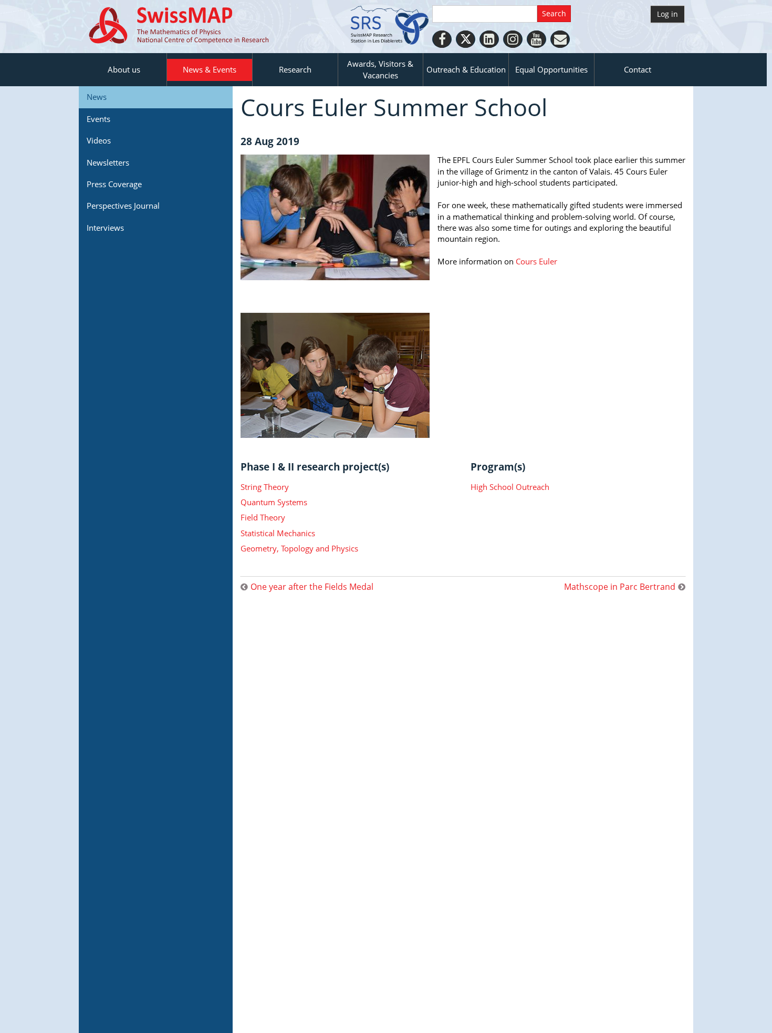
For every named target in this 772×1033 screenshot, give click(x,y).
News (97, 96)
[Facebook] (442, 39)
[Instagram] (513, 39)
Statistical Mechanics (278, 533)
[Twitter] (465, 39)
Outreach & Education (466, 69)
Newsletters (108, 162)
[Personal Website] (560, 39)
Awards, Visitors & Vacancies (380, 69)
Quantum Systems (274, 502)
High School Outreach (510, 486)
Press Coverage (114, 184)
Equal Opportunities (551, 69)
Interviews (105, 227)
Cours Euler (536, 261)
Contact (637, 69)
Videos (99, 140)
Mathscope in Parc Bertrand (619, 587)
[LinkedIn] (489, 39)
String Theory (265, 486)
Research (295, 69)
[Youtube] (536, 39)
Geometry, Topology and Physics (299, 548)
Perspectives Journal (123, 205)
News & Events (209, 69)
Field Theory (263, 517)
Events (98, 119)
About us (124, 69)
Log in (667, 14)
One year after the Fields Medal (312, 587)
